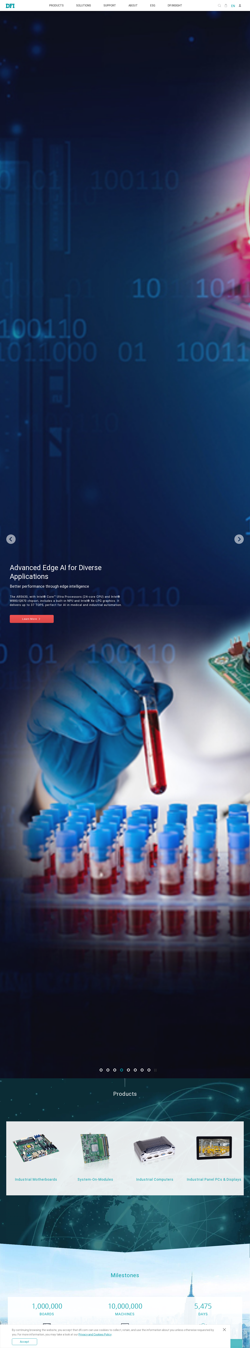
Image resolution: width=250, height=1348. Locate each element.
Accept (24, 1341)
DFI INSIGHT (175, 5)
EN (233, 5)
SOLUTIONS (83, 5)
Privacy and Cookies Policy (95, 1334)
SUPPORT (110, 5)
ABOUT (133, 5)
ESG (152, 5)
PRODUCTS (56, 5)
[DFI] (10, 5)
